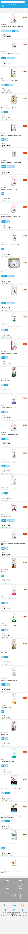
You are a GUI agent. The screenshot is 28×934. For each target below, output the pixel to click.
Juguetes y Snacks (21, 884)
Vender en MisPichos (14, 896)
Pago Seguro (7, 892)
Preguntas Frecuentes (7, 881)
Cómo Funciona (14, 895)
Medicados (20, 886)
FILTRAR (14, 10)
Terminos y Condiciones (20, 889)
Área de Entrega (7, 889)
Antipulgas (20, 885)
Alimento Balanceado (20, 881)
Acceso (14, 897)
